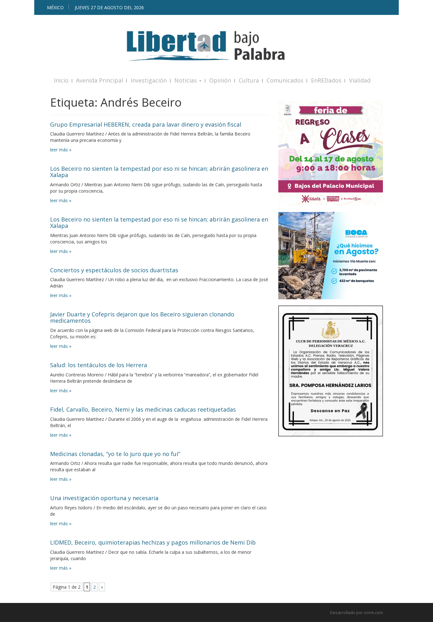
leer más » (60, 150)
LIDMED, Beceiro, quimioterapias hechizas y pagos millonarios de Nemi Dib (153, 542)
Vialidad (360, 80)
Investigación (149, 80)
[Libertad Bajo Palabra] (216, 46)
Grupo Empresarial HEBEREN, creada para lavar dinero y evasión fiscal (145, 124)
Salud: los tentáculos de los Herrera (98, 365)
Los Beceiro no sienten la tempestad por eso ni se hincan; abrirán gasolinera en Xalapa (159, 172)
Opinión (220, 80)
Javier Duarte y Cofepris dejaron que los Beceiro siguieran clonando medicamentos (142, 317)
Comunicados (285, 80)
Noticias (186, 80)
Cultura (249, 80)
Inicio (61, 80)
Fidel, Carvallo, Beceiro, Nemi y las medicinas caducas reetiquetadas (143, 409)
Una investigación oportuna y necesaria (104, 498)
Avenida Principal (99, 80)
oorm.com (373, 612)
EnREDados (326, 80)
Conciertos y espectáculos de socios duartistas (114, 270)
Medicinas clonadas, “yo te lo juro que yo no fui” (115, 454)
